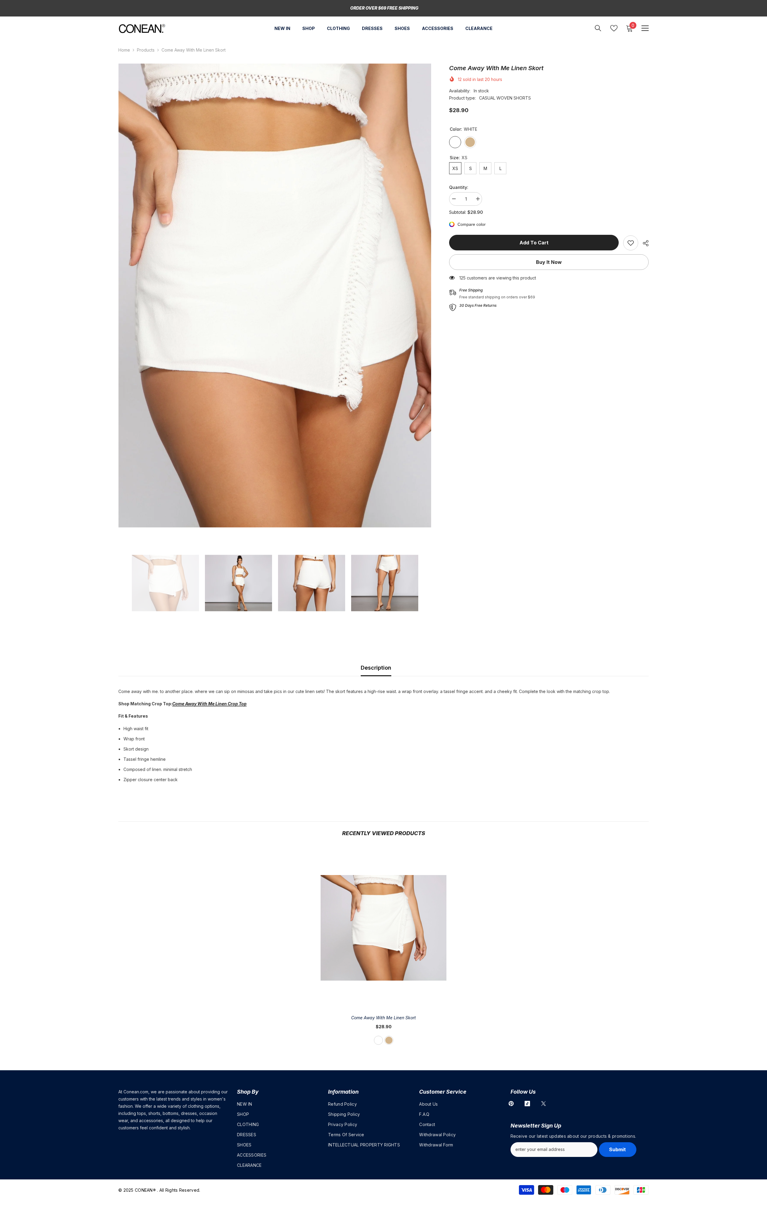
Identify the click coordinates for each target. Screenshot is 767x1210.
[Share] (643, 243)
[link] (630, 242)
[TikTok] (527, 1103)
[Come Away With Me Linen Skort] (383, 928)
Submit (617, 1149)
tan (388, 1040)
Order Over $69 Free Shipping (384, 7)
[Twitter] (543, 1103)
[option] (274, 295)
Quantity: (458, 187)
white (378, 1040)
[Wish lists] (613, 28)
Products (146, 49)
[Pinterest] (511, 1103)
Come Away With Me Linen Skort (383, 1017)
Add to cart (534, 243)
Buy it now (549, 262)
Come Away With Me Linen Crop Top (209, 703)
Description (376, 668)
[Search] (598, 28)
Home (124, 49)
